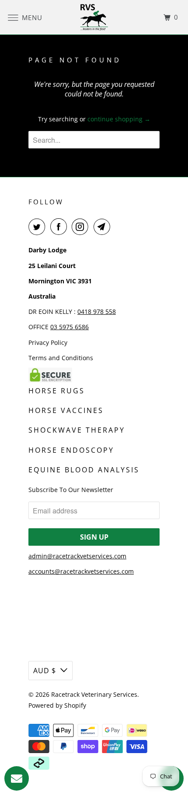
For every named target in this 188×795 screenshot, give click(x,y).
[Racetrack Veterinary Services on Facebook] (60, 226)
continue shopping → (118, 119)
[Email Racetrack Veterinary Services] (104, 226)
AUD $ (44, 670)
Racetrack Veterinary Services (94, 694)
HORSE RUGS (56, 391)
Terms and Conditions (60, 358)
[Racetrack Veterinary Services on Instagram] (82, 226)
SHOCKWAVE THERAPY (76, 430)
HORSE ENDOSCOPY (71, 450)
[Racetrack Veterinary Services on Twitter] (38, 226)
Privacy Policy (47, 342)
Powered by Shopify (57, 705)
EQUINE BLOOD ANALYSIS (83, 470)
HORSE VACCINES (66, 410)
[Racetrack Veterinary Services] (94, 17)
